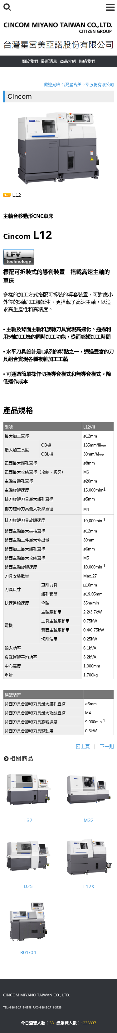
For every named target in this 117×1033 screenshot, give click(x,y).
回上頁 (83, 746)
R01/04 (28, 952)
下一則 (107, 746)
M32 (89, 820)
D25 (28, 886)
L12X (88, 886)
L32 (28, 820)
